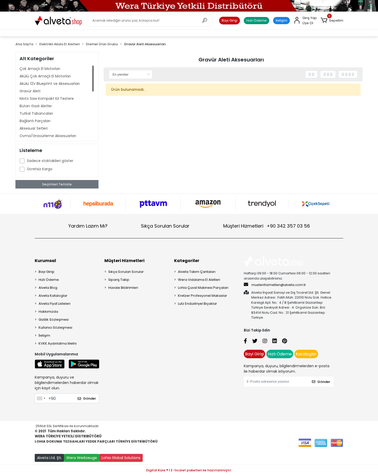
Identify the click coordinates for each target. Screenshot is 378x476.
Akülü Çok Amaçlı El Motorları (45, 76)
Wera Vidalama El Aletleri (199, 279)
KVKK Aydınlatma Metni (58, 343)
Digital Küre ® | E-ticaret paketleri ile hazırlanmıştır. (189, 470)
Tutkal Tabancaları (36, 113)
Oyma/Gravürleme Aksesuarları (48, 135)
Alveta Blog (48, 287)
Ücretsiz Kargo (39, 169)
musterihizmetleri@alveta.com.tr (278, 284)
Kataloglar (306, 354)
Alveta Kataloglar (53, 295)
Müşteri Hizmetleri (266, 226)
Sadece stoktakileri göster (50, 160)
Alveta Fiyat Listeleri (54, 303)
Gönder (89, 398)
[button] (332, 20)
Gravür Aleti (30, 91)
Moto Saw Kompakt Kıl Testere (47, 98)
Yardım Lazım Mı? (87, 226)
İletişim (281, 20)
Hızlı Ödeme (256, 20)
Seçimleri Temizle (57, 184)
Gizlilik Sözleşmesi (54, 319)
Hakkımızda (48, 311)
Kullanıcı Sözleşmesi (55, 327)
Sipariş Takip (118, 279)
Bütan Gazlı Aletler (36, 106)
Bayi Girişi (229, 20)
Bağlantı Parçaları (35, 120)
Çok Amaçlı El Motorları (40, 68)
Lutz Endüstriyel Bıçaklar (197, 303)
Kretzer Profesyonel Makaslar (202, 295)
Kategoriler (186, 261)
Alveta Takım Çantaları (196, 271)
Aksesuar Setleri (34, 128)
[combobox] (41, 398)
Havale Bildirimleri (123, 287)
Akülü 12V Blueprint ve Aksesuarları (50, 83)
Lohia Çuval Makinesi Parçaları (203, 287)
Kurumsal (45, 261)
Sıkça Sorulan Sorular (165, 226)
